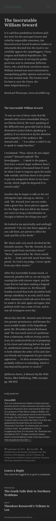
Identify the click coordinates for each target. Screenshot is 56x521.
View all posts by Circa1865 (16, 439)
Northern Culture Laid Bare (28, 457)
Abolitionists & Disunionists (16, 452)
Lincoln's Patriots (33, 454)
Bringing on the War (37, 452)
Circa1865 (12, 6)
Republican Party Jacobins (25, 460)
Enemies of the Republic (14, 454)
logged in (24, 474)
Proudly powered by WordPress (18, 517)
